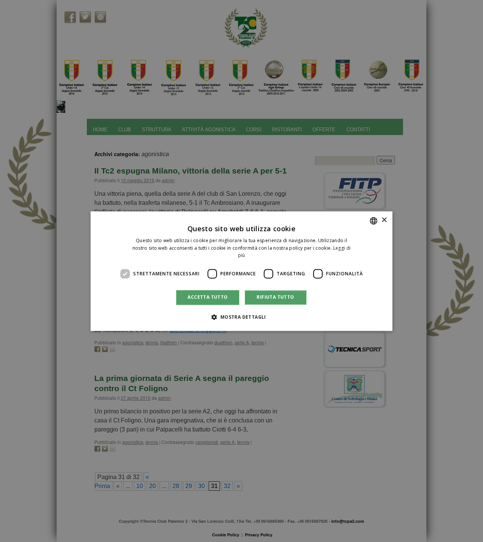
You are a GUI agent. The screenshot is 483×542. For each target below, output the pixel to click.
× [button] (384, 220)
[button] (241, 316)
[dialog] (241, 271)
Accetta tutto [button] (208, 297)
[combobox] (373, 220)
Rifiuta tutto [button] (275, 297)
